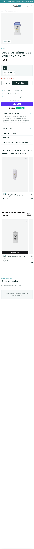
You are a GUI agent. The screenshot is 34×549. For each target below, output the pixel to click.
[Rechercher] (6, 6)
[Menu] (3, 6)
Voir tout (29, 214)
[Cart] (31, 6)
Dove (3, 48)
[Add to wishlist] (30, 83)
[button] (17, 28)
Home (3, 11)
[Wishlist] (27, 6)
